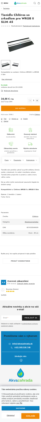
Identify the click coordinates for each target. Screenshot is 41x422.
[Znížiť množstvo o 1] (30, 100)
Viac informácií (7, 79)
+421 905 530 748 (22, 347)
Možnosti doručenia (11, 91)
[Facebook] (21, 360)
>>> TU (19, 403)
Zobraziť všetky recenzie (26, 283)
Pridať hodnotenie (20, 261)
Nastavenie (20, 408)
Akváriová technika (31, 222)
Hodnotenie (30, 160)
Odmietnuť (11, 415)
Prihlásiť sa (31, 318)
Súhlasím (30, 416)
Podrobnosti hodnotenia (31, 26)
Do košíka (20, 108)
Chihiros (37, 114)
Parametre (17, 160)
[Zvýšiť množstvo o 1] (37, 100)
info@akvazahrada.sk (22, 344)
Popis (7, 160)
